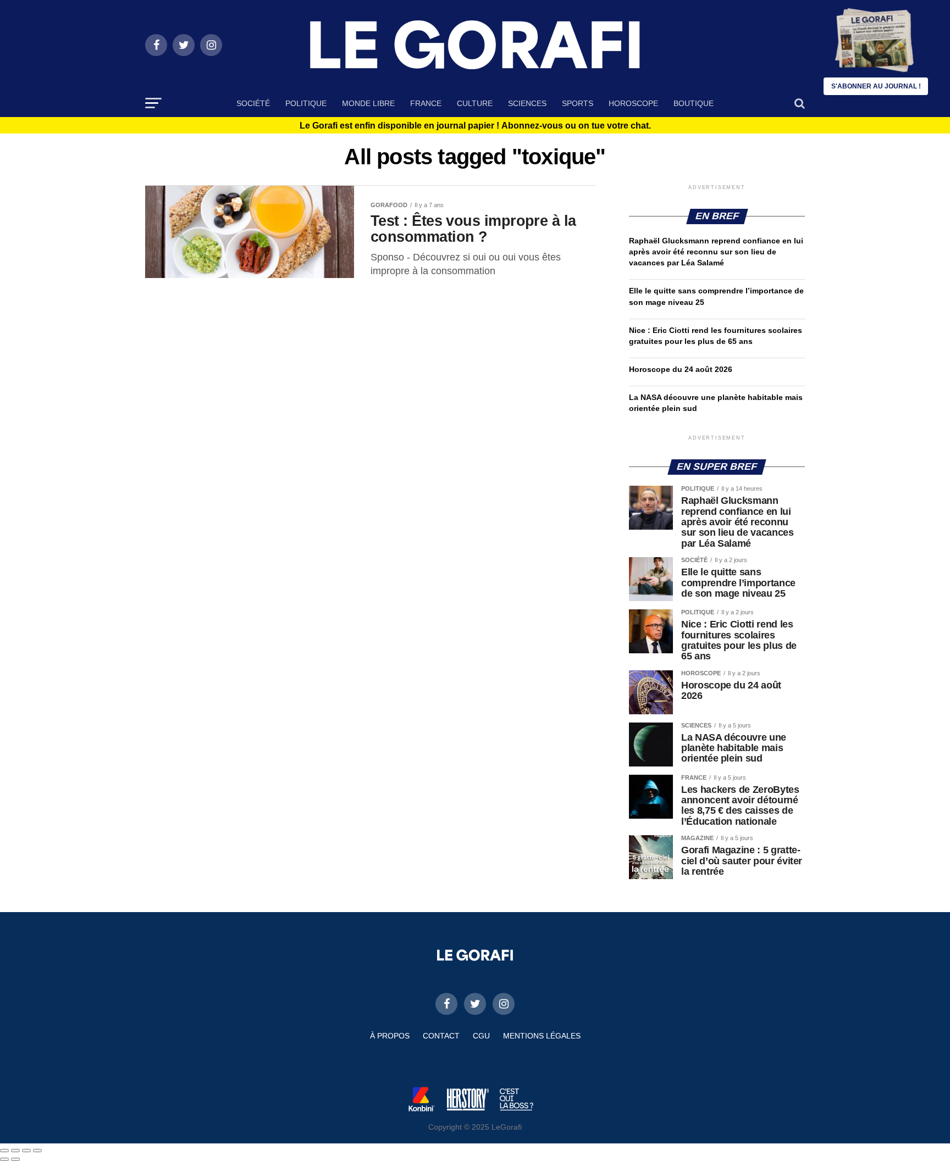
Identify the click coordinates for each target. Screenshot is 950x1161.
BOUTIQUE (693, 103)
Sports (577, 103)
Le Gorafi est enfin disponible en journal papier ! (475, 125)
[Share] (15, 1150)
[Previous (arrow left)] (4, 1159)
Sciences (527, 103)
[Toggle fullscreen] (26, 1150)
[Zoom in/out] (37, 1150)
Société (253, 103)
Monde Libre (368, 103)
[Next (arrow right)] (15, 1159)
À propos (390, 1035)
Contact (441, 1035)
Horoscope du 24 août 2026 (680, 369)
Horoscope (633, 103)
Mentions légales (542, 1035)
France (425, 103)
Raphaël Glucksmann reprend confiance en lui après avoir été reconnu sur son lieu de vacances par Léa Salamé (716, 251)
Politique (306, 103)
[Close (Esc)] (4, 1150)
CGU (481, 1035)
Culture (475, 103)
